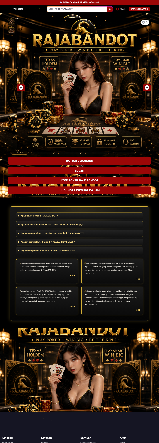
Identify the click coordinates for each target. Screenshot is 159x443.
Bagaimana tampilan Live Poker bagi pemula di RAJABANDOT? (52, 233)
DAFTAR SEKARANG (79, 161)
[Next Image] (147, 87)
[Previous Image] (21, 87)
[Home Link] (35, 9)
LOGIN (79, 170)
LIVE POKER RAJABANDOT (79, 180)
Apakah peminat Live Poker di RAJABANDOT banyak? (48, 242)
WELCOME (18, 9)
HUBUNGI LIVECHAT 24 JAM (79, 190)
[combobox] (77, 9)
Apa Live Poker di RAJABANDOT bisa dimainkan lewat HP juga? (53, 224)
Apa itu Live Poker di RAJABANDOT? (39, 216)
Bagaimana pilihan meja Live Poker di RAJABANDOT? (48, 251)
